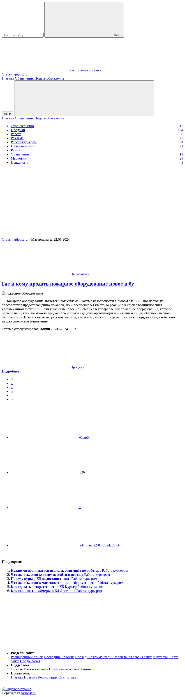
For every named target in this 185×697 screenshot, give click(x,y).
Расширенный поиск (27, 657)
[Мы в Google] (104, 235)
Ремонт (16, 150)
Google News (30, 661)
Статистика (67, 677)
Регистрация (48, 677)
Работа (16, 134)
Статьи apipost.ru (15, 239)
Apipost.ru (28, 693)
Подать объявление (49, 78)
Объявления (24, 78)
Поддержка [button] (20, 665)
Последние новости (59, 657)
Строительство (22, 126)
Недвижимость (22, 146)
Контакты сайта (36, 669)
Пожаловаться (60, 669)
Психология (20, 162)
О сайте (17, 669)
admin (83, 545)
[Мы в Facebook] (36, 235)
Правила (30, 677)
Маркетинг (19, 158)
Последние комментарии (94, 657)
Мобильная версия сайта (133, 657)
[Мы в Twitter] (104, 201)
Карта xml (161, 657)
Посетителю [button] (20, 673)
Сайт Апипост (83, 669)
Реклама (17, 138)
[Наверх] (35, 645)
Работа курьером (24, 142)
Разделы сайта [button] (23, 653)
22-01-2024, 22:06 (106, 545)
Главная (8, 78)
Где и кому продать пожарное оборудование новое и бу (68, 284)
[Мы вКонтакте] (36, 201)
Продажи (18, 130)
